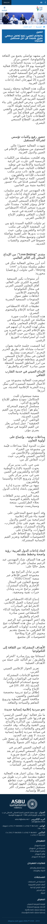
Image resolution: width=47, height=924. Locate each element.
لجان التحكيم (41, 890)
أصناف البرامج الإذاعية (37, 887)
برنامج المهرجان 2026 (37, 851)
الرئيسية (39, 27)
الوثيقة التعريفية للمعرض (36, 904)
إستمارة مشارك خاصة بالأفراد (35, 909)
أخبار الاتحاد (27, 27)
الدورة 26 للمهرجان (38, 856)
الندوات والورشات (39, 870)
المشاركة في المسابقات (36, 881)
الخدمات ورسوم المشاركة (36, 906)
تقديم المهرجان (39, 845)
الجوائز (43, 893)
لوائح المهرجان (40, 854)
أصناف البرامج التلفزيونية (36, 884)
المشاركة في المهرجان (37, 848)
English (7, 2)
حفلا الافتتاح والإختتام (37, 867)
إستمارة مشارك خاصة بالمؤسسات (33, 912)
